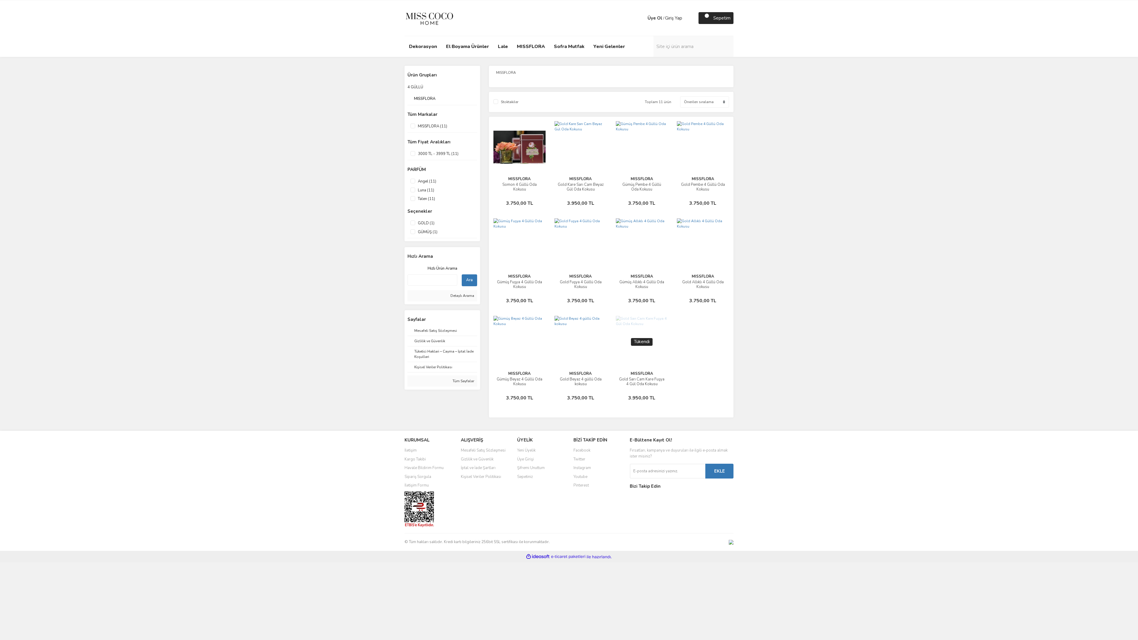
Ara (469, 280)
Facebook (581, 450)
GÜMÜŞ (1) (427, 232)
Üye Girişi (525, 459)
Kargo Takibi (415, 459)
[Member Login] (641, 18)
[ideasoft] (538, 557)
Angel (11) (427, 181)
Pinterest (581, 485)
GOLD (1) (426, 223)
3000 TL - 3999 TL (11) (438, 153)
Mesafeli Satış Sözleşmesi (483, 450)
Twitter (579, 459)
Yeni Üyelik (526, 450)
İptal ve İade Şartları (478, 468)
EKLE (719, 471)
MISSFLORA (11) (432, 126)
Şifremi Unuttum (531, 468)
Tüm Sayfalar (463, 381)
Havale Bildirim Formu (424, 468)
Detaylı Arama (462, 295)
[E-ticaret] (568, 556)
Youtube (580, 476)
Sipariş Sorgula (418, 476)
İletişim (411, 450)
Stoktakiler (509, 102)
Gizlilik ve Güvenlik (477, 459)
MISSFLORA (519, 179)
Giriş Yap (673, 18)
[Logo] (429, 17)
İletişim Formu (417, 485)
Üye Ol (655, 18)
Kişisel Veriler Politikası (481, 476)
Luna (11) (426, 190)
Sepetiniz (525, 476)
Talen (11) (426, 198)
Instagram (582, 468)
